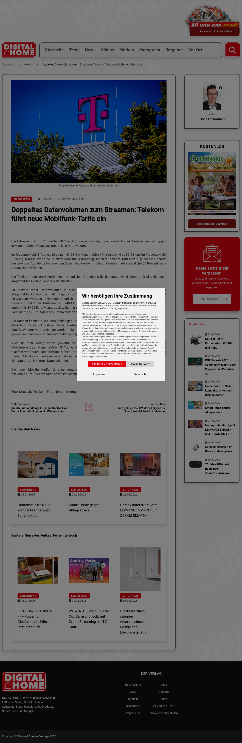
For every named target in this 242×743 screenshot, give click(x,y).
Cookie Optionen (140, 364)
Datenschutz (142, 374)
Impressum (100, 374)
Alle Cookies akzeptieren (107, 364)
